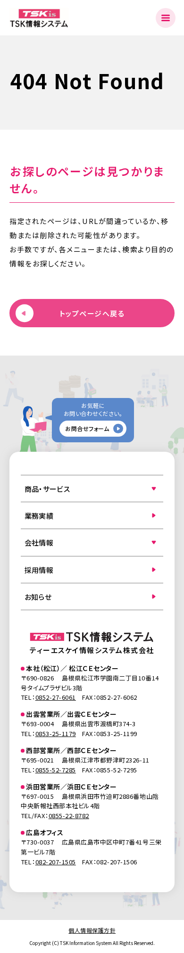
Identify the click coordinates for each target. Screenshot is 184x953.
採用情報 (39, 570)
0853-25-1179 (55, 733)
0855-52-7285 (55, 769)
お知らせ (38, 597)
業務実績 (39, 516)
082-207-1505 (55, 861)
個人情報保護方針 (92, 930)
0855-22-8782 (69, 815)
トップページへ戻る (92, 313)
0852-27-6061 (55, 697)
